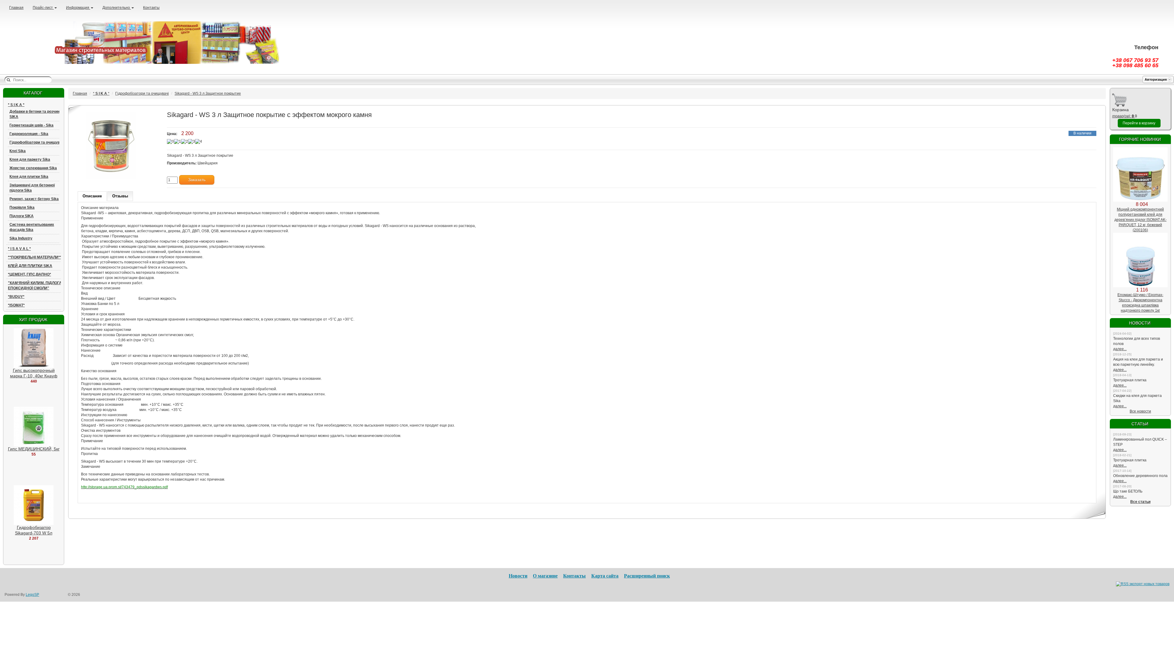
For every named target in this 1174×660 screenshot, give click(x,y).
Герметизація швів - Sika (31, 125)
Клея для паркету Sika (29, 159)
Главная (16, 8)
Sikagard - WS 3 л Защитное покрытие (208, 93)
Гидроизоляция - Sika (28, 134)
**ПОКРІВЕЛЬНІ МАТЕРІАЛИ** (34, 257)
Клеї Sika (17, 151)
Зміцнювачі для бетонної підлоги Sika (32, 188)
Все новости (1140, 411)
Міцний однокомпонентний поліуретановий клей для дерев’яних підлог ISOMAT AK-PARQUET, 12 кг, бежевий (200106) (1140, 219)
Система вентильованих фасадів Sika (31, 227)
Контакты (151, 8)
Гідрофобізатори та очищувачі (37, 142)
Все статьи (1140, 502)
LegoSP (32, 594)
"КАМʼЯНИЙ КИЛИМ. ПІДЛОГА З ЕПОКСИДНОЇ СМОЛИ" (36, 285)
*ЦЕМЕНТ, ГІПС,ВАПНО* (29, 274)
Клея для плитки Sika (28, 176)
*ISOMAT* (16, 305)
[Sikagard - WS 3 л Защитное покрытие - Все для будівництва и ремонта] (161, 42)
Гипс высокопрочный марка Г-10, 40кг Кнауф (33, 373)
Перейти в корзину (1139, 123)
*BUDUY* (16, 297)
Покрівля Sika (22, 207)
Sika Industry (20, 238)
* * (16, 105)
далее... (1120, 349)
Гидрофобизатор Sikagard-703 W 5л (33, 530)
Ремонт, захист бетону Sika (34, 199)
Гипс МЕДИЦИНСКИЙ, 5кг (34, 448)
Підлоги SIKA (21, 216)
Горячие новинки (1140, 139)
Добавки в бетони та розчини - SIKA (36, 114)
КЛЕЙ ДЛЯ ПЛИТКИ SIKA (30, 266)
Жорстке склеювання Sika (33, 168)
